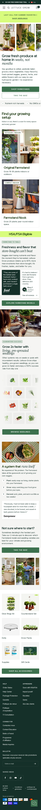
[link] (20, 153)
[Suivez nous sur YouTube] (15, 777)
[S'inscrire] (35, 763)
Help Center (7, 692)
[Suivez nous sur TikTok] (20, 777)
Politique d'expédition (7, 709)
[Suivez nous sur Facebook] (5, 777)
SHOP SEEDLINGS (20, 18)
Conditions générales (18, 788)
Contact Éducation (9, 729)
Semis (25, 700)
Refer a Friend (8, 733)
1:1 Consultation (8, 715)
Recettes (26, 696)
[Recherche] (9, 8)
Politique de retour (10, 704)
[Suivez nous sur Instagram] (10, 777)
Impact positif (28, 692)
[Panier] (37, 8)
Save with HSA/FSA (30, 688)
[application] (34, 803)
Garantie (6, 700)
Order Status (7, 688)
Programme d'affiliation (7, 739)
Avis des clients (28, 704)
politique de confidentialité (32, 788)
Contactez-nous (9, 725)
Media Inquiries (8, 744)
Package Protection (10, 696)
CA (33, 2)
